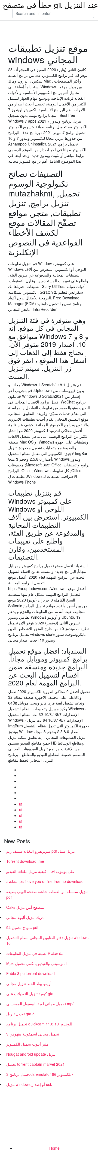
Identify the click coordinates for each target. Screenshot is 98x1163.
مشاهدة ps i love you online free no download (45, 881)
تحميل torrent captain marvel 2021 (35, 1064)
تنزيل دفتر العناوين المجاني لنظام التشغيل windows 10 (47, 940)
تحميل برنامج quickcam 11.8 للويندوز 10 (39, 1024)
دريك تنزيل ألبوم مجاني (25, 917)
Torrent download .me (25, 861)
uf (20, 804)
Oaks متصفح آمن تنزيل (25, 907)
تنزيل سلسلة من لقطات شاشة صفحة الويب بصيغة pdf (47, 894)
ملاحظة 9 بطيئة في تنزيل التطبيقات (34, 953)
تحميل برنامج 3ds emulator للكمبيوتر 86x (40, 1074)
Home (54, 1148)
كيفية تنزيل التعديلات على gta (29, 993)
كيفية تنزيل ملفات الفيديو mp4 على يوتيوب (40, 871)
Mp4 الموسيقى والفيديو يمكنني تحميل (36, 963)
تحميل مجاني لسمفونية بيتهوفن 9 (32, 1034)
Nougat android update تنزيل (31, 1054)
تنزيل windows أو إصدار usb (29, 1084)
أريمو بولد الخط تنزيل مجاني (28, 983)
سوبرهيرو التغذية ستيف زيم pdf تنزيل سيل (40, 851)
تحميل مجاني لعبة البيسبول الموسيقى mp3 (40, 1003)
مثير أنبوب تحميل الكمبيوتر (27, 1044)
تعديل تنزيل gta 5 (20, 1013)
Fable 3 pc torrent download (30, 973)
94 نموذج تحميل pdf (22, 927)
